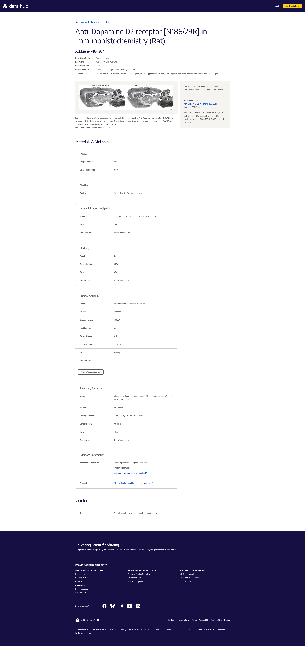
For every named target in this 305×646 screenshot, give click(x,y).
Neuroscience (185, 581)
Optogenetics (80, 585)
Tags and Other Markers (190, 578)
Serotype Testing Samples (139, 574)
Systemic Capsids (135, 581)
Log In (277, 6)
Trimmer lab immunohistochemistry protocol (133, 483)
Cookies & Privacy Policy (186, 620)
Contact (171, 620)
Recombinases (81, 589)
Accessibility (204, 620)
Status (227, 620)
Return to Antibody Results (92, 22)
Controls (78, 581)
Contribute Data (292, 6)
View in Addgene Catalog (90, 372)
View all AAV (80, 593)
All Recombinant (187, 574)
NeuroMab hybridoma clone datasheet (131, 473)
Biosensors (80, 574)
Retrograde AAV (134, 578)
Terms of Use (216, 620)
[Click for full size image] (126, 97)
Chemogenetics (81, 578)
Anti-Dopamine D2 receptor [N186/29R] (200, 104)
